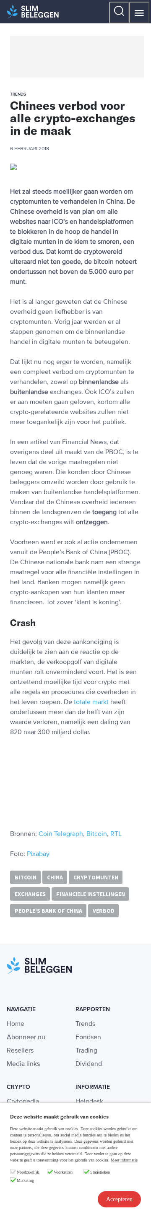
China (55, 877)
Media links (23, 1064)
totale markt (91, 702)
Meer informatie (124, 1160)
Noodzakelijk (28, 1172)
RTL (116, 834)
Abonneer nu (26, 1037)
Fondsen (88, 1037)
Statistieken (100, 1172)
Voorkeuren (63, 1172)
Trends (85, 1024)
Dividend (89, 1064)
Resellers (20, 1051)
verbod (104, 910)
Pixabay (38, 854)
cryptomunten (95, 877)
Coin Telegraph (61, 834)
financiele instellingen (90, 894)
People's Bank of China (48, 910)
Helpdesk (89, 1101)
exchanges (30, 894)
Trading (86, 1051)
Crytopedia (23, 1101)
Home (15, 1024)
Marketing (25, 1180)
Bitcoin (96, 834)
